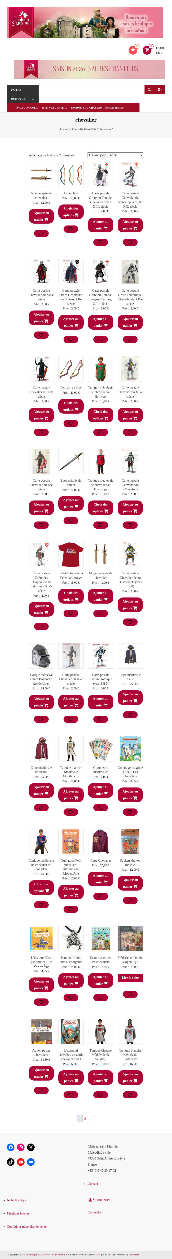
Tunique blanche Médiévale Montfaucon (71, 772)
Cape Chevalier (100, 860)
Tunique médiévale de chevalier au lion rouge (100, 485)
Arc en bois (71, 193)
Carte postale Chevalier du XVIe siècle (130, 485)
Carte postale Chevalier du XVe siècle (71, 679)
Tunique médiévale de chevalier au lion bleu (41, 865)
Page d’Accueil (27, 107)
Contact (93, 1184)
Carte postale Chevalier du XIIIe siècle (41, 295)
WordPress (134, 1254)
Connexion (95, 1212)
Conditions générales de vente (27, 1226)
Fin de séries (114, 107)
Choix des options (70, 212)
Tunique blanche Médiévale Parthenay (130, 1055)
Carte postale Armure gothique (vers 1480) (100, 679)
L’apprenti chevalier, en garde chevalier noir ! (71, 1055)
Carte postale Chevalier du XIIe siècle (41, 392)
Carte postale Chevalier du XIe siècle (41, 485)
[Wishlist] (133, 50)
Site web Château (55, 107)
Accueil (64, 129)
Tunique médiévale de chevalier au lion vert (100, 392)
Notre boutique (17, 1200)
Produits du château (86, 107)
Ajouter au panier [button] (41, 216)
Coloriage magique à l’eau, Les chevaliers (130, 772)
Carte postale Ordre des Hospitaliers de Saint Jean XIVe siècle (41, 581)
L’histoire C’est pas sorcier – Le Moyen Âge (41, 962)
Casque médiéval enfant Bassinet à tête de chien (41, 679)
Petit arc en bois (70, 387)
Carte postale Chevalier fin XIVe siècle (130, 392)
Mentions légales (18, 1213)
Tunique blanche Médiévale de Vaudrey (101, 1055)
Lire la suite (130, 977)
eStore (97, 1254)
